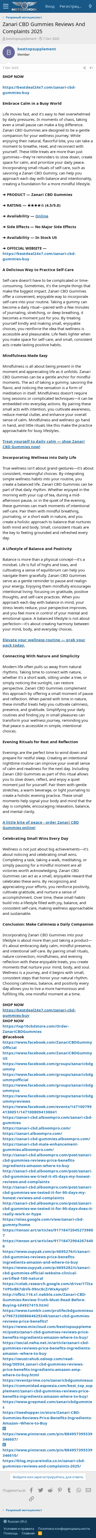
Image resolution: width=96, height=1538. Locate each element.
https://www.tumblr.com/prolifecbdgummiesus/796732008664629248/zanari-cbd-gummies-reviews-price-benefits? (48, 1316)
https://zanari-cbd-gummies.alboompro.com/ (46, 1138)
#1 (91, 68)
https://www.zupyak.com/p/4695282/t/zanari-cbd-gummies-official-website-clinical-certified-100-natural (47, 1273)
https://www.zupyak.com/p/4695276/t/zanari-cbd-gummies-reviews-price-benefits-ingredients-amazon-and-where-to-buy (47, 1257)
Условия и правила (19, 1528)
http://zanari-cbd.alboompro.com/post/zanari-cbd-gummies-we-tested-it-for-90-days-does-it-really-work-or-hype (48, 1208)
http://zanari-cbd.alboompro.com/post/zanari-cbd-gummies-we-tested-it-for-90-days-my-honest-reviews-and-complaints (47, 1192)
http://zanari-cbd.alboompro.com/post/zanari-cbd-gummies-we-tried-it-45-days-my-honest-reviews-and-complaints (47, 1176)
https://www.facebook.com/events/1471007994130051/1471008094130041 (47, 1109)
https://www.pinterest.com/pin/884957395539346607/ (47, 1436)
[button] (5, 6)
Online (41, 215)
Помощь (11, 1533)
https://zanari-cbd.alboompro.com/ (37, 1128)
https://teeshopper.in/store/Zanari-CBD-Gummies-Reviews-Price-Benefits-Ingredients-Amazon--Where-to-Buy (47, 1418)
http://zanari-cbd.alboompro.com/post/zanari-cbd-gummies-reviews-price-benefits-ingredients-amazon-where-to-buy (47, 1160)
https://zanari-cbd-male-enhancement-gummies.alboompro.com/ (40, 1146)
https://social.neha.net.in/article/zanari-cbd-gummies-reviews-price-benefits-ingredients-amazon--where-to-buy (47, 1348)
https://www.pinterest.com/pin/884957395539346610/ (47, 1452)
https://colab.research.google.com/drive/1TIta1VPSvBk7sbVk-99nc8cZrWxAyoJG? (48, 1286)
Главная (28, 1533)
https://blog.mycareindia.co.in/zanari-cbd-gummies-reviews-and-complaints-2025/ (44, 1463)
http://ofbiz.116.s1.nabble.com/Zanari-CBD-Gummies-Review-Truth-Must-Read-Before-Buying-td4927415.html (44, 1300)
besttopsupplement (21, 38)
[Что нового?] (90, 6)
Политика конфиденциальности (64, 1528)
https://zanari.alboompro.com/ (32, 1133)
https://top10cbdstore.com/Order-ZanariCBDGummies (36, 1028)
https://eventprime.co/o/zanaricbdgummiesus (48, 1380)
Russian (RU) (17, 1521)
